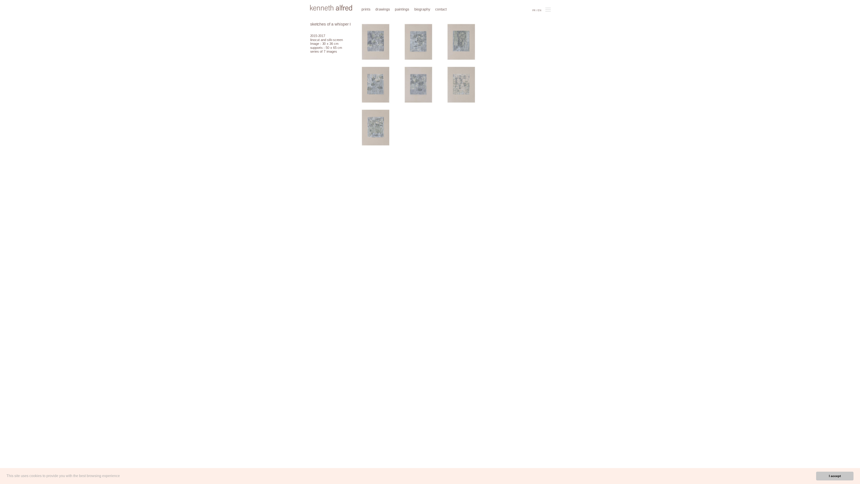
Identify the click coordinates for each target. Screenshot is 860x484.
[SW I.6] (461, 85)
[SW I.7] (375, 128)
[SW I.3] (461, 42)
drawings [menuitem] (382, 9)
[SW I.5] (418, 85)
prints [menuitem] (365, 9)
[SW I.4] (375, 85)
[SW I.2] (418, 42)
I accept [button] (835, 476)
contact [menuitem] (441, 9)
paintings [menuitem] (402, 9)
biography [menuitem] (422, 9)
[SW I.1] (375, 42)
